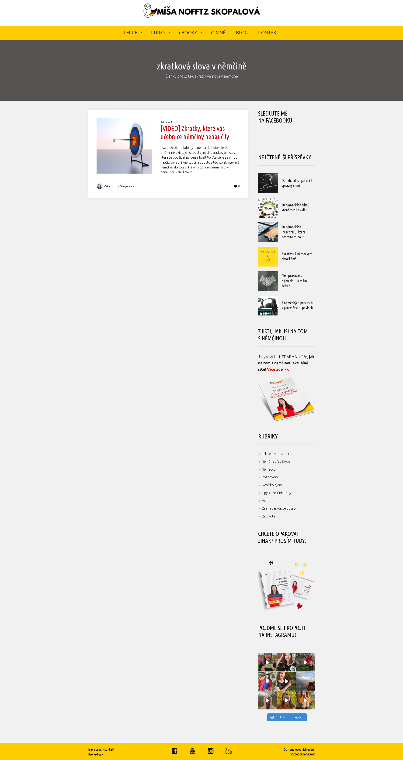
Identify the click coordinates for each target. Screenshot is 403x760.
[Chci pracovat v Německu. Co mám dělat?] (268, 281)
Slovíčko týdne (272, 485)
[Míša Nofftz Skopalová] (201, 13)
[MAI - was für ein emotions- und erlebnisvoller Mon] (286, 662)
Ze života (268, 516)
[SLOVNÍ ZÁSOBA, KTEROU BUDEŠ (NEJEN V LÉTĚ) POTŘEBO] (267, 700)
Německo (269, 469)
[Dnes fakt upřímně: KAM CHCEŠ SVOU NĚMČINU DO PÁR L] (305, 662)
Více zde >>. (278, 369)
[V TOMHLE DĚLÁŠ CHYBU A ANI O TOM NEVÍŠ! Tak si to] (305, 700)
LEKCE (130, 32)
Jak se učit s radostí (276, 454)
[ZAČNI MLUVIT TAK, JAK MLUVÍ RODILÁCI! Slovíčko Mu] (286, 681)
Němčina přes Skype (276, 461)
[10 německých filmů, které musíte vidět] (268, 208)
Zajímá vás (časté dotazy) (280, 508)
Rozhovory (270, 477)
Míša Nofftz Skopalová (119, 186)
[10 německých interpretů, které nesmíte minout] (268, 232)
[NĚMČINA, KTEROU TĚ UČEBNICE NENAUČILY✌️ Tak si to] (267, 662)
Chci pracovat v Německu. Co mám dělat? (294, 281)
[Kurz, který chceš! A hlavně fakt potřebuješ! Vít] (267, 681)
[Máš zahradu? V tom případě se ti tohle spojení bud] (286, 700)
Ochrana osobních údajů (299, 749)
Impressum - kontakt (101, 749)
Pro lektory (95, 754)
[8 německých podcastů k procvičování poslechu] (268, 305)
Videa (266, 501)
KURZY (158, 32)
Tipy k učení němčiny (276, 493)
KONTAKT (268, 32)
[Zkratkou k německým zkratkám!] (268, 257)
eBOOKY (188, 32)
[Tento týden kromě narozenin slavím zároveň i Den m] (305, 681)
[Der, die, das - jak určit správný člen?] (268, 183)
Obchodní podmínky (302, 754)
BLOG (242, 32)
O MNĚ (218, 32)
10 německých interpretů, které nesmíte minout (293, 232)
